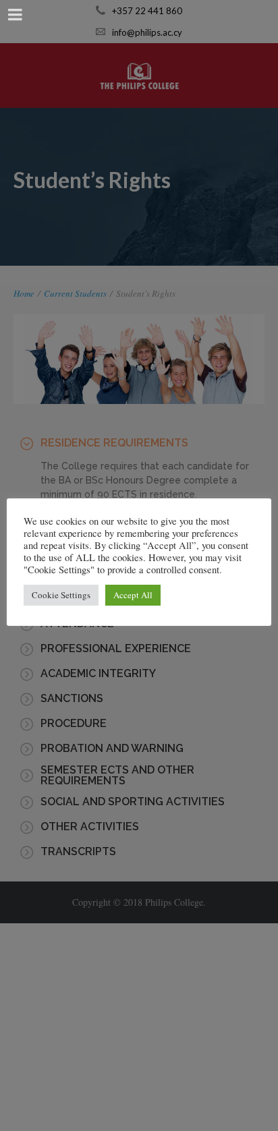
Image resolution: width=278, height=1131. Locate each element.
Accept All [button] (132, 595)
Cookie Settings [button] (61, 595)
